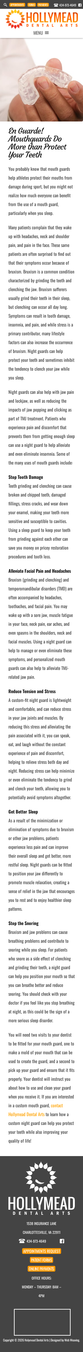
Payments (43, 5)
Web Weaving (71, 1340)
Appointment (17, 5)
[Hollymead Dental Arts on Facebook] (79, 5)
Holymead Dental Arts (37, 1340)
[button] (38, 32)
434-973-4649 (67, 5)
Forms (32, 5)
